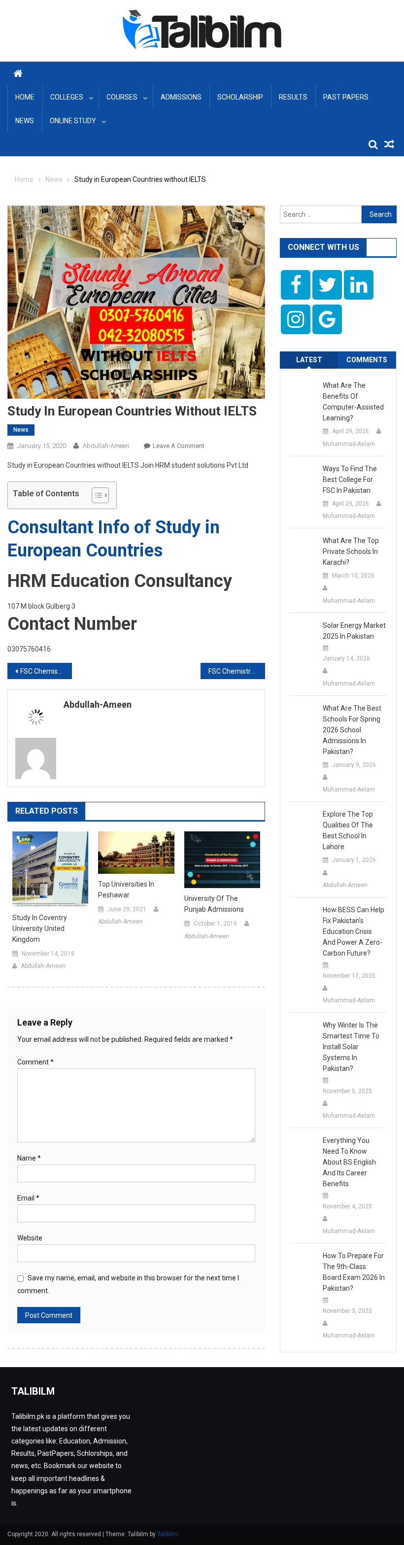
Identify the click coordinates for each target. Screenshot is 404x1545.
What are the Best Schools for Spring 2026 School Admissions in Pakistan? (352, 729)
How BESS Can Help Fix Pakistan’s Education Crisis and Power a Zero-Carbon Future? (353, 931)
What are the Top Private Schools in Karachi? (351, 551)
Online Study (73, 121)
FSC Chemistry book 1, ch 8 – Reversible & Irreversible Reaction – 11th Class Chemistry (236, 671)
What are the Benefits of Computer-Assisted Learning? (353, 401)
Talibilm (167, 1534)
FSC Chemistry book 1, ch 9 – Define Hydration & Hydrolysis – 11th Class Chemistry (46, 671)
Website (29, 1238)
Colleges (66, 97)
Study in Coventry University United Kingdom (39, 928)
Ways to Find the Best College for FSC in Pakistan (350, 479)
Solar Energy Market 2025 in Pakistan (354, 630)
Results (293, 97)
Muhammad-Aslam (349, 444)
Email (28, 1198)
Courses (121, 97)
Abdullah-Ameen (106, 445)
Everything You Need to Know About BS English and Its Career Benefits (349, 1162)
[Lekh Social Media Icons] (295, 285)
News (24, 121)
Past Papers (346, 97)
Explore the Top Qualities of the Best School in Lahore (348, 830)
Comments (366, 360)
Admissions (181, 97)
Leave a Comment (178, 445)
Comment (35, 1062)
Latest (309, 360)
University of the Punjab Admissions (214, 903)
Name (29, 1158)
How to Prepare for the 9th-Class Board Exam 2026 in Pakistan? (354, 1272)
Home (24, 97)
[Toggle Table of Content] (95, 495)
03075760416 (29, 649)
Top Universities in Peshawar (126, 889)
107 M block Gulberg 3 (41, 606)
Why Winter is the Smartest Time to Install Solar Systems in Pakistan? (351, 1046)
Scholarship (240, 97)
